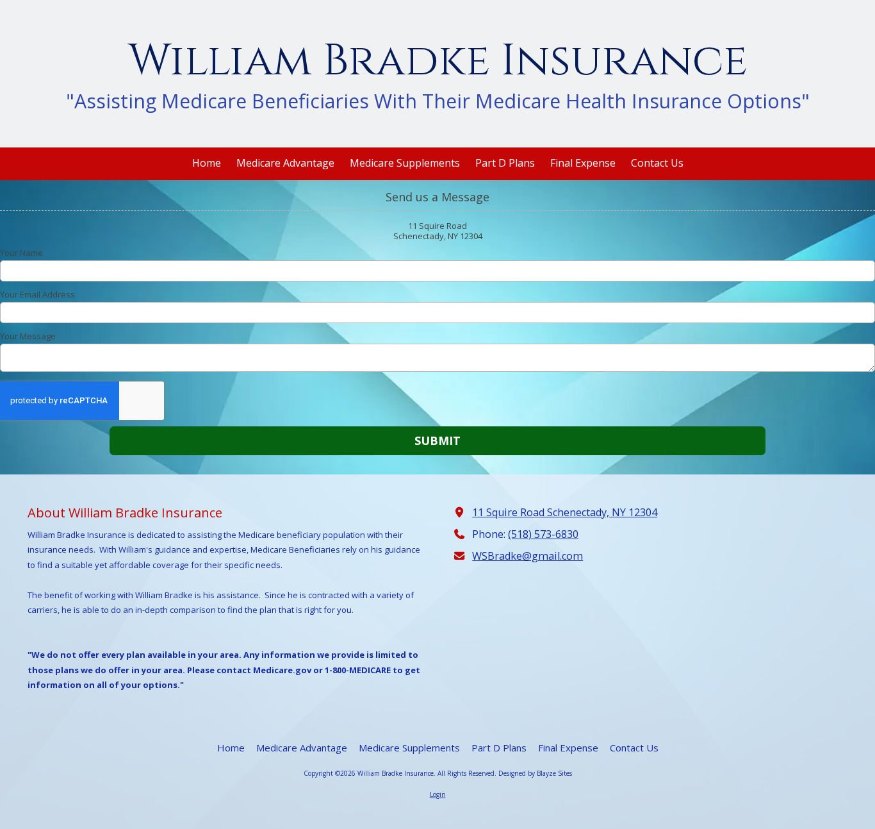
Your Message (28, 336)
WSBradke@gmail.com (527, 556)
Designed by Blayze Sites (535, 773)
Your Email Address (37, 294)
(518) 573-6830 (543, 534)
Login (438, 794)
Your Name (21, 252)
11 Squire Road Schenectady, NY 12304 (564, 512)
